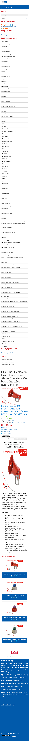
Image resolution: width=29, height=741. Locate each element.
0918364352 (6, 431)
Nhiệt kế (4, 284)
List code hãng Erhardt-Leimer (8, 364)
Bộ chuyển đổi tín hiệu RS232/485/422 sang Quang (12, 245)
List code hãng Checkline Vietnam (9, 367)
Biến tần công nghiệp (6, 240)
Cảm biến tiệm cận (6, 74)
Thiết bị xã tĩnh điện (6, 336)
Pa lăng (3, 108)
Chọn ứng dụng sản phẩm (8, 353)
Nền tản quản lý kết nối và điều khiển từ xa (10, 282)
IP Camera (4, 235)
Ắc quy (3, 216)
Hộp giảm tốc (4, 81)
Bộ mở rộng (4, 168)
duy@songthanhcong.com (10, 429)
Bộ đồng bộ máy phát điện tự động (9, 131)
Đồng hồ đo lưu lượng (6, 262)
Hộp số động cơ (5, 79)
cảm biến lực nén (5, 69)
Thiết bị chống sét (5, 158)
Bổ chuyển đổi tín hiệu (6, 161)
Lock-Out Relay (5, 173)
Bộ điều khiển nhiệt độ (6, 156)
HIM (3, 181)
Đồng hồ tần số (5, 136)
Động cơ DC (4, 211)
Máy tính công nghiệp (6, 101)
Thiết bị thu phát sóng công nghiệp (9, 331)
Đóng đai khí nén (5, 146)
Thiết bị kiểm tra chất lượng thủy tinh (9, 323)
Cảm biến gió (4, 218)
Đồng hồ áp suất (5, 133)
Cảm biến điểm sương (6, 54)
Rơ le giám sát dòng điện (7, 287)
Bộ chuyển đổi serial (6, 59)
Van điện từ (4, 171)
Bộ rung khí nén (5, 163)
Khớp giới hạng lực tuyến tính (8, 206)
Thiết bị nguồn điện (6, 328)
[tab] (7, 439)
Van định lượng (5, 94)
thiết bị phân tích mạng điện (7, 148)
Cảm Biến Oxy (5, 61)
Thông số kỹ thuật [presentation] (20, 439)
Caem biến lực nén (6, 66)
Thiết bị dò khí (5, 309)
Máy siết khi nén (5, 98)
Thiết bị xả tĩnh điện (6, 338)
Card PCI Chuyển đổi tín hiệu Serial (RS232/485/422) (12, 257)
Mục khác (4, 96)
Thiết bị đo (4, 123)
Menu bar (9, 7)
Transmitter (4, 343)
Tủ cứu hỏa (4, 346)
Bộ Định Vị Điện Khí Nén (7, 64)
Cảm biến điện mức (6, 51)
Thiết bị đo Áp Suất (6, 304)
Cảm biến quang (5, 255)
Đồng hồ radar (5, 49)
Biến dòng (4, 237)
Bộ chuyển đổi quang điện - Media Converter (11, 242)
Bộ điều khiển (5, 153)
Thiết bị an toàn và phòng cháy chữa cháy (10, 289)
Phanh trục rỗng (5, 193)
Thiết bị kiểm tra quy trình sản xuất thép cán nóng (12, 326)
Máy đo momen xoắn (6, 272)
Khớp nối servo (5, 198)
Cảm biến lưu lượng (6, 91)
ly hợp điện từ (5, 208)
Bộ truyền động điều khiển (7, 116)
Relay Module (5, 86)
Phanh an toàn (5, 188)
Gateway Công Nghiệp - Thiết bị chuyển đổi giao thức (12, 265)
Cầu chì (3, 71)
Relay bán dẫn (5, 166)
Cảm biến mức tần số (6, 76)
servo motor (4, 111)
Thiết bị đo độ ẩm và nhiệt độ (8, 306)
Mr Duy (5, 427)
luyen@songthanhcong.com (9, 26)
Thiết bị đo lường (5, 313)
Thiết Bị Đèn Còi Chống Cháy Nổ (8, 232)
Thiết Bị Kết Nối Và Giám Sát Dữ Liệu (9, 106)
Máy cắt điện (4, 176)
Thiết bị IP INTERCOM (6, 230)
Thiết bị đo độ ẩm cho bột (7, 227)
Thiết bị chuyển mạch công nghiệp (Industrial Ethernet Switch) (14, 299)
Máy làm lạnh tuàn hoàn (7, 213)
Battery (3, 178)
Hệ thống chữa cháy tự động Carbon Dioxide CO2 (12, 267)
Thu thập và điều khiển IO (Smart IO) (9, 341)
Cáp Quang (4, 103)
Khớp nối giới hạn (5, 196)
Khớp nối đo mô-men (6, 203)
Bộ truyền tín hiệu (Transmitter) (8, 247)
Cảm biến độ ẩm (5, 143)
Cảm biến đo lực (5, 250)
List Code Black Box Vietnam (8, 362)
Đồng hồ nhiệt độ (5, 41)
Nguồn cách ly (5, 183)
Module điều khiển (5, 118)
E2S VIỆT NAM (13, 421)
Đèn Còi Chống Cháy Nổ (18, 423)
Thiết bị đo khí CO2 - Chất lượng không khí (10, 311)
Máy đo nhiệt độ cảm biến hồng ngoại (9, 275)
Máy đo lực (4, 270)
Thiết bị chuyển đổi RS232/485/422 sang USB (11, 292)
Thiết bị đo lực (5, 151)
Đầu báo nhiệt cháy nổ (6, 44)
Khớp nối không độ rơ (6, 201)
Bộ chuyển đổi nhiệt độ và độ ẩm (8, 56)
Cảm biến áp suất (5, 46)
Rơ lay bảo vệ (5, 128)
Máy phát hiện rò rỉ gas (6, 277)
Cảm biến (4, 121)
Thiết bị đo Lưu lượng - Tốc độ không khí (10, 316)
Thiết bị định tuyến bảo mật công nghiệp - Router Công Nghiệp (14, 301)
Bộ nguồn (4, 126)
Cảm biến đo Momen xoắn (7, 252)
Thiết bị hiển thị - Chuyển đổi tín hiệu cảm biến (11, 321)
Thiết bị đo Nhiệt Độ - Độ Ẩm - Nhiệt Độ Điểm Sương (12, 318)
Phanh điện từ (5, 186)
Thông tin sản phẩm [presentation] (7, 439)
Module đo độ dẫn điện (6, 89)
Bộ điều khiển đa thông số (7, 84)
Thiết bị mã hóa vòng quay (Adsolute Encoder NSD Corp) (13, 221)
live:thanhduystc (7, 433)
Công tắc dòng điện (6, 260)
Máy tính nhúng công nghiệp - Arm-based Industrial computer (14, 279)
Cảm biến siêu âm (5, 113)
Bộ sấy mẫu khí (5, 138)
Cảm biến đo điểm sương (7, 141)
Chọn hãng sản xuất (6, 35)
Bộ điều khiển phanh (6, 191)
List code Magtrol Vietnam (7, 359)
